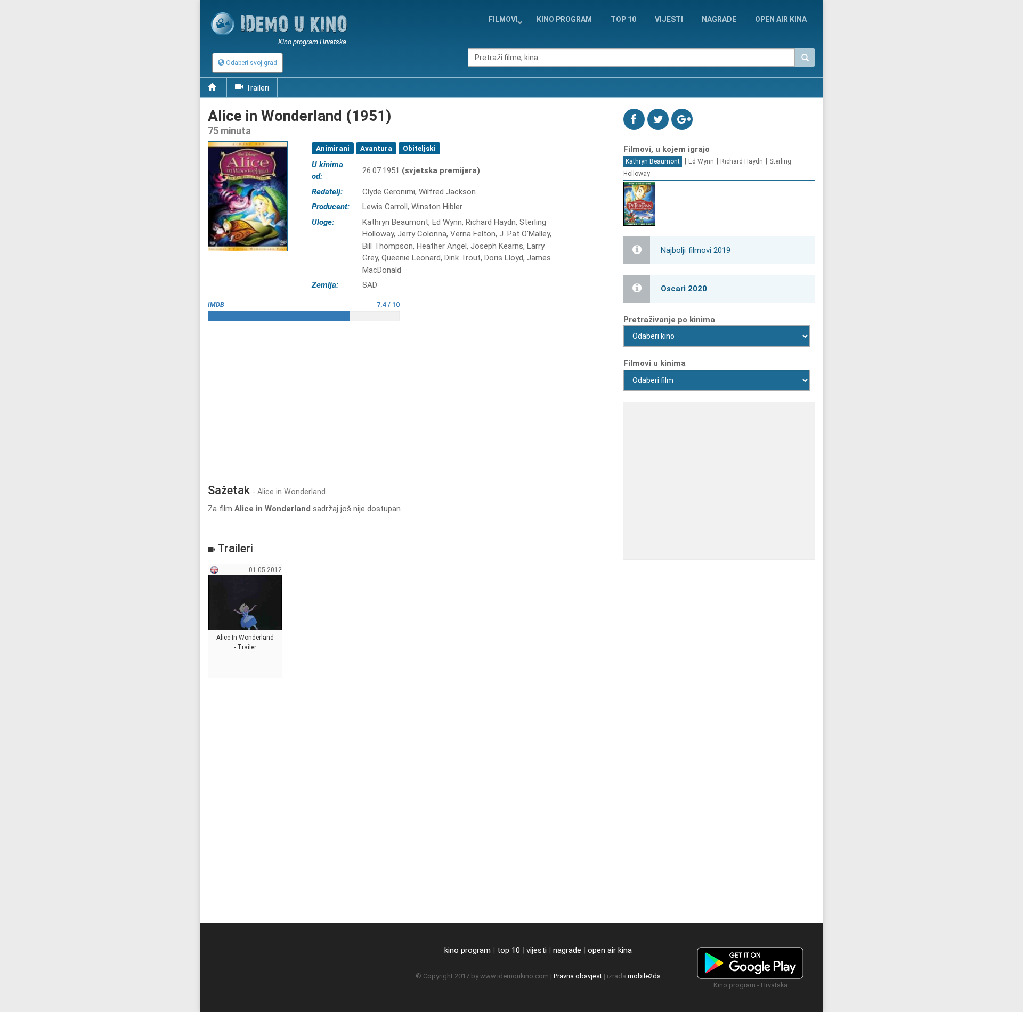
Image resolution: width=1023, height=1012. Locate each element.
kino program (564, 19)
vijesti (669, 19)
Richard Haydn (741, 161)
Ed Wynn (701, 161)
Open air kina (781, 19)
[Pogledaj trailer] (248, 140)
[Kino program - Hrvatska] (750, 961)
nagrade (719, 19)
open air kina (610, 950)
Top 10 (623, 19)
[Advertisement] (407, 398)
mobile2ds (644, 976)
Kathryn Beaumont (653, 161)
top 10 (508, 950)
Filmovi (503, 19)
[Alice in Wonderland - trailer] (245, 621)
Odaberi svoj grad (250, 63)
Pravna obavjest (578, 976)
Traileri (257, 88)
